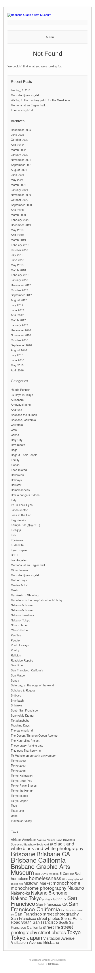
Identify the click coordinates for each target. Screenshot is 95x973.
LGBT (14, 555)
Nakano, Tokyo (20, 620)
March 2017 (18, 320)
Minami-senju (19, 570)
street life (51, 927)
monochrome (66, 882)
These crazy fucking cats (27, 745)
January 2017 (19, 325)
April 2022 (17, 145)
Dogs (14, 450)
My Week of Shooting (24, 595)
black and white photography (53, 848)
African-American (23, 839)
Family (15, 460)
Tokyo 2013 (18, 765)
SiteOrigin (53, 964)
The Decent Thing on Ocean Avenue (34, 735)
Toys (14, 805)
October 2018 (19, 250)
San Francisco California (44, 906)
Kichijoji (16, 530)
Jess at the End (21, 515)
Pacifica (16, 635)
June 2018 (17, 260)
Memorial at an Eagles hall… (29, 105)
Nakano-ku (20, 893)
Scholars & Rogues (23, 690)
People (15, 640)
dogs (56, 873)
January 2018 (19, 280)
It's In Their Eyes (22, 505)
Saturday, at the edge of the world (32, 685)
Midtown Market (38, 883)
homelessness (45, 877)
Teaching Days (20, 725)
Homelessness (20, 490)
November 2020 (21, 195)
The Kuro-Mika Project (25, 740)
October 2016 (19, 340)
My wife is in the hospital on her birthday (37, 600)
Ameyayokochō (21, 404)
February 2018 (20, 275)
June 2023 (17, 134)
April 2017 (17, 315)
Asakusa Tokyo (54, 839)
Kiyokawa (17, 540)
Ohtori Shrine (19, 630)
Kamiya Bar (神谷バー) (25, 525)
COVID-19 (46, 873)
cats (37, 873)
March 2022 (18, 150)
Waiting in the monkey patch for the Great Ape (40, 100)
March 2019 (18, 240)
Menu (50, 37)
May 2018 (17, 265)
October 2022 (19, 139)
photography (49, 899)
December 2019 (21, 225)
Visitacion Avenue (58, 938)
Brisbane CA (53, 853)
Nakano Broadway (22, 615)
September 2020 (21, 205)
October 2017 (19, 290)
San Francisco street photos (35, 918)
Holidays (16, 480)
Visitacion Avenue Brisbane (35, 942)
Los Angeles (19, 560)
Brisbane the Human (24, 415)
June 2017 (17, 310)
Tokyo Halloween (21, 775)
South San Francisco (24, 710)
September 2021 (21, 165)
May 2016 (17, 365)
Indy (13, 500)
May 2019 (17, 230)
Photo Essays (20, 645)
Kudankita (17, 545)
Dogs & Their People (24, 455)
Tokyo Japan (26, 937)
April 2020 (17, 210)
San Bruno (17, 665)
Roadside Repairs (22, 660)
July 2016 (17, 355)
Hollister (16, 485)
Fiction (15, 465)
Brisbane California (38, 859)
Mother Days (19, 580)
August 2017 (19, 300)
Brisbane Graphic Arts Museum (40, 869)
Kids (14, 535)
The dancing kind (22, 110)
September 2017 (21, 295)
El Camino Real (70, 873)
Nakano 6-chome (21, 610)
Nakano (75, 887)
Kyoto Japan (19, 550)
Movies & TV (19, 585)
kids (21, 883)
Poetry (15, 650)
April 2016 (17, 370)
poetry (61, 898)
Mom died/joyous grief (25, 95)
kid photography (70, 879)
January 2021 (19, 190)
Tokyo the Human (22, 790)
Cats (14, 430)
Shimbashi (17, 700)
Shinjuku (16, 705)
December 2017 (21, 285)
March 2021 (18, 185)
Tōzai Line (17, 810)
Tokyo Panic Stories (24, 785)
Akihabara (17, 400)
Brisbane (23, 853)
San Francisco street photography (47, 914)
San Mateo (18, 675)
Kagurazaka (18, 520)
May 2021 (17, 180)
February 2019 (20, 245)
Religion (16, 655)
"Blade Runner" (20, 389)
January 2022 (19, 154)
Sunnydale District (22, 715)
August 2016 (19, 350)
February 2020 (20, 220)
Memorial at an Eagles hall (28, 565)
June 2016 (17, 360)
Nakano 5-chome (21, 605)
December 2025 (21, 130)
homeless (19, 878)
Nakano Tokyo (26, 897)
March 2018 (18, 270)
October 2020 (19, 200)
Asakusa (16, 410)
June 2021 (17, 174)
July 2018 (17, 255)
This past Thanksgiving (26, 750)
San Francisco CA (52, 904)
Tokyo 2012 (18, 760)
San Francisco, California (27, 670)
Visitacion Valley (21, 821)
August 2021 (19, 170)
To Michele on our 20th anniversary (33, 755)
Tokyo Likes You (21, 780)
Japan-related (19, 510)
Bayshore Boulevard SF (38, 844)
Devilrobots (18, 445)
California (17, 425)
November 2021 (21, 160)
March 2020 (18, 215)
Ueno (14, 816)
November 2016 (21, 335)
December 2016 (21, 330)
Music (15, 590)
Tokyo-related (19, 795)
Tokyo (74, 932)
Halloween (17, 475)
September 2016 (21, 345)
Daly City (17, 440)
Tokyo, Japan (19, 801)
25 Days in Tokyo (22, 395)
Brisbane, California (23, 420)
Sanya (15, 680)
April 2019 (17, 235)
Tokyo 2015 (18, 770)
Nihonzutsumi (19, 625)
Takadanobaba (20, 720)
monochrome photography (38, 887)
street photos (52, 932)
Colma (15, 435)
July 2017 (17, 305)
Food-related (19, 470)
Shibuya (16, 695)
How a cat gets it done (25, 495)
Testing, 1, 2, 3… (22, 90)
